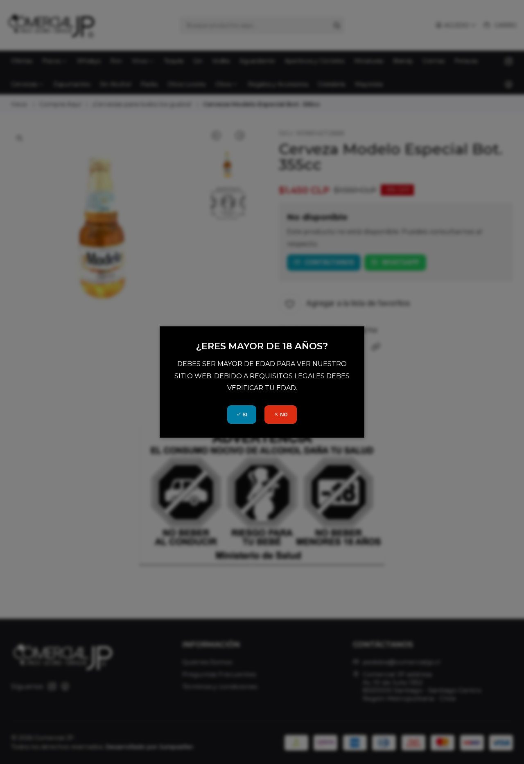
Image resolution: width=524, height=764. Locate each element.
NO (283, 414)
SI (244, 414)
